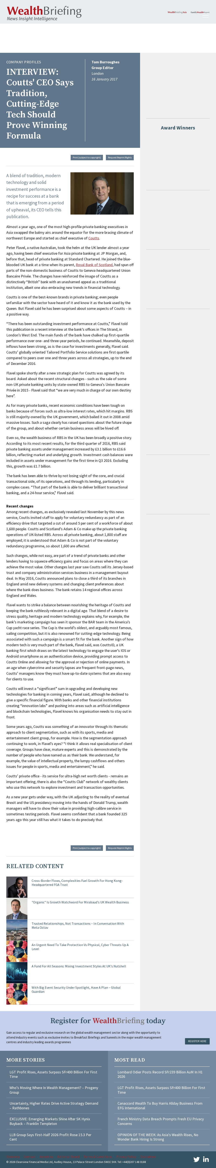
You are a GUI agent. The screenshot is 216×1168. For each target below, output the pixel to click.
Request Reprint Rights (120, 157)
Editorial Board (68, 1156)
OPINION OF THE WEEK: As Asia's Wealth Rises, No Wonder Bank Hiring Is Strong (157, 1137)
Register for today (108, 1021)
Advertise (46, 1156)
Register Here (197, 1041)
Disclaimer (148, 1156)
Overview (12, 1156)
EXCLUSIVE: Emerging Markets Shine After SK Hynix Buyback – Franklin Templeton (49, 1121)
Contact (29, 1156)
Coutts (93, 238)
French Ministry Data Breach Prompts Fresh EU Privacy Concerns (160, 1121)
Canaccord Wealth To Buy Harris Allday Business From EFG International (159, 1105)
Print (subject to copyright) (87, 157)
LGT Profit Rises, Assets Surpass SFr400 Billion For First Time (53, 1074)
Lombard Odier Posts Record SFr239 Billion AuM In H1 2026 (160, 1074)
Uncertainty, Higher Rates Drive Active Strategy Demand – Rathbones (53, 1105)
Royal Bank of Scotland (94, 264)
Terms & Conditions (98, 1156)
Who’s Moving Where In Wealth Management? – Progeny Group (53, 1090)
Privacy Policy (126, 1156)
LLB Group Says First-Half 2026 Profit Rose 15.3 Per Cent (50, 1137)
